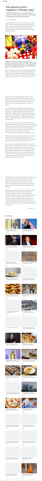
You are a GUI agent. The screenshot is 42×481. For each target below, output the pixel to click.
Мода (13, 4)
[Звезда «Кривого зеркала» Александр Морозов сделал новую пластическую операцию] (12, 470)
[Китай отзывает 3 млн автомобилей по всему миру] (29, 307)
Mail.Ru (2, 480)
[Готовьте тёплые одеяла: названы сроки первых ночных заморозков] (12, 389)
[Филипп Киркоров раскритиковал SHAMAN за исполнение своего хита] (12, 356)
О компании (6, 480)
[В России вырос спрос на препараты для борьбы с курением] (29, 405)
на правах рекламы (12, 19)
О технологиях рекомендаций (23, 480)
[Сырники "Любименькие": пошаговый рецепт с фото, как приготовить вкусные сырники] (12, 259)
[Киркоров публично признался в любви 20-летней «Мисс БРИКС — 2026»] (12, 421)
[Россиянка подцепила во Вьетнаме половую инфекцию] (12, 226)
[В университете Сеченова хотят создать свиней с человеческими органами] (12, 373)
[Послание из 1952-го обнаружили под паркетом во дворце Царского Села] (29, 259)
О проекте (16, 480)
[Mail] (3, 1)
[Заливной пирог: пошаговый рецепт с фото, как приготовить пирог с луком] (29, 324)
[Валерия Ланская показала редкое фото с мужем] (29, 454)
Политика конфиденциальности (33, 480)
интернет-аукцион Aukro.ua (27, 76)
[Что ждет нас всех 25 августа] (12, 324)
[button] (21, 47)
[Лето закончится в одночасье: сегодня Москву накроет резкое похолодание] (29, 389)
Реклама (9, 480)
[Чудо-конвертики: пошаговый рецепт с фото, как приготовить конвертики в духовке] (12, 291)
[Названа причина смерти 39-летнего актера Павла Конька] (12, 340)
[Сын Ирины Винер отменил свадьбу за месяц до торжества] (29, 275)
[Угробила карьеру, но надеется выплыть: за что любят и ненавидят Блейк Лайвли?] (29, 470)
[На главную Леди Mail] (5, 1)
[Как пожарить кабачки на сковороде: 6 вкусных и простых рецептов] (29, 373)
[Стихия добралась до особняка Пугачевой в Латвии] (12, 307)
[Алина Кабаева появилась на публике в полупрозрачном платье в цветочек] (29, 226)
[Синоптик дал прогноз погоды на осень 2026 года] (29, 291)
